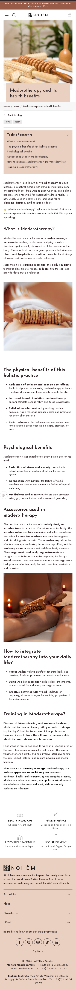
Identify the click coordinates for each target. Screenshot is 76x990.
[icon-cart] (68, 14)
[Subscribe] (68, 922)
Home (7, 106)
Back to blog (15, 115)
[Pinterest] (29, 942)
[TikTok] (47, 942)
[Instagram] (38, 942)
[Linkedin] (56, 942)
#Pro (8, 121)
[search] (14, 14)
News (16, 106)
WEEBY (38, 961)
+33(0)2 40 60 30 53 (53, 968)
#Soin (17, 121)
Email (8, 922)
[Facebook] (20, 942)
